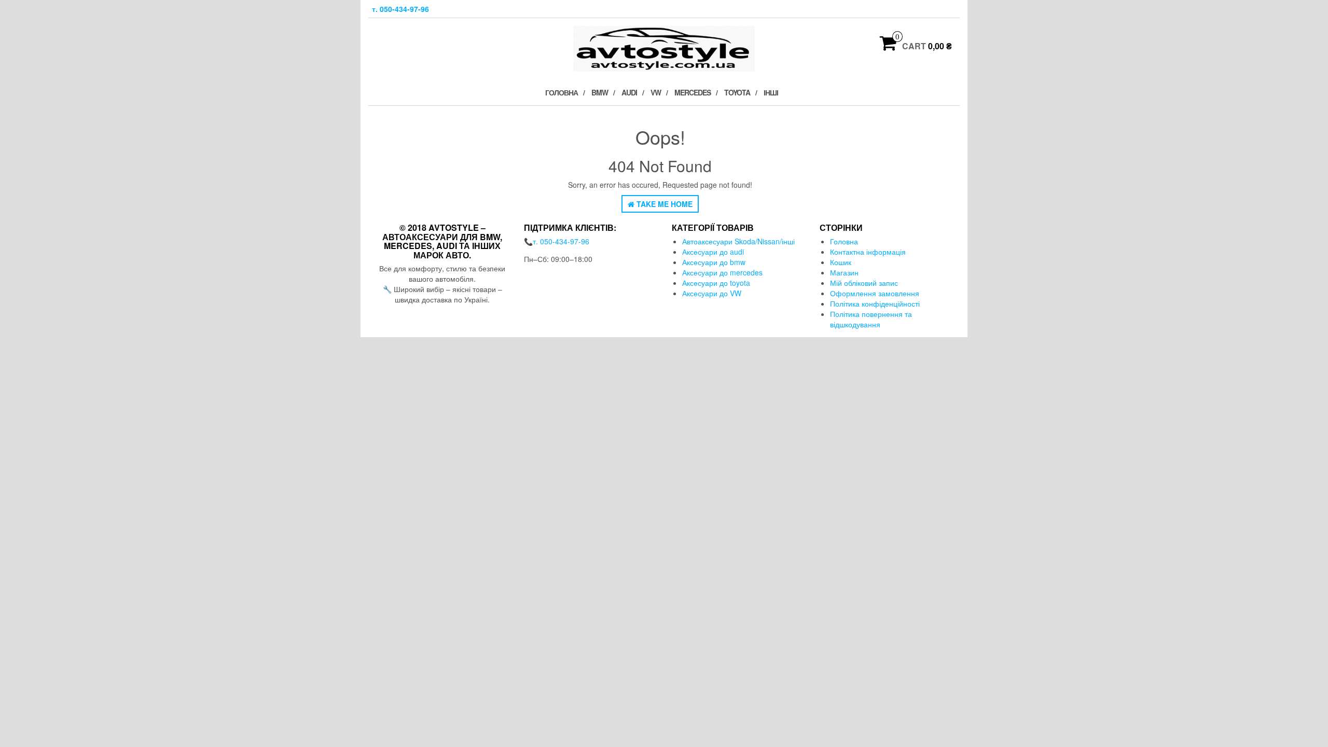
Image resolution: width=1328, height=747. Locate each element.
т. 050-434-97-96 (400, 9)
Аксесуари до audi (713, 251)
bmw (599, 92)
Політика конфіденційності (875, 303)
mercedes (692, 92)
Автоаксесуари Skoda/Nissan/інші (738, 241)
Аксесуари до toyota (716, 283)
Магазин (844, 272)
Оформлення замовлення (874, 293)
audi (629, 92)
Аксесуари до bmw (713, 262)
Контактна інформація (868, 251)
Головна (561, 92)
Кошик (840, 262)
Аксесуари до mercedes (722, 272)
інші (771, 92)
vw (656, 92)
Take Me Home (663, 204)
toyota (737, 92)
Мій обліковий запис (864, 283)
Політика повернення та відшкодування (871, 319)
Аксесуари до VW (711, 293)
